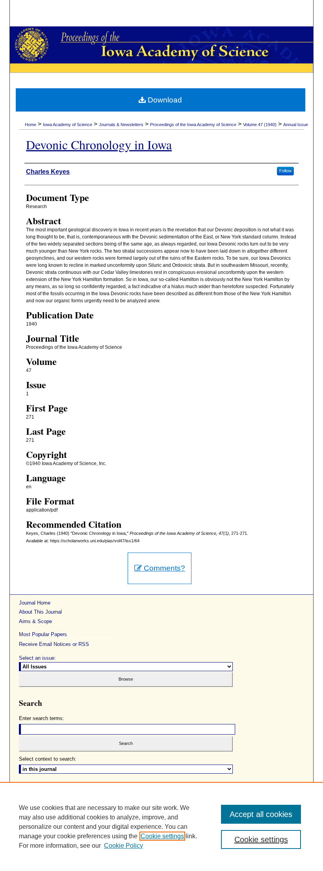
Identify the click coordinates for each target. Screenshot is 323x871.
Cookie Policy (123, 845)
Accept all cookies (261, 814)
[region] (161, 826)
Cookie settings (162, 836)
